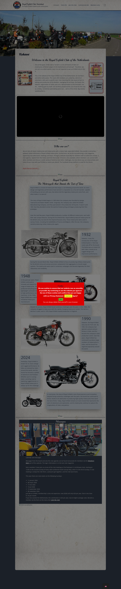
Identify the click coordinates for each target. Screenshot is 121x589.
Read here (68, 296)
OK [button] (61, 299)
